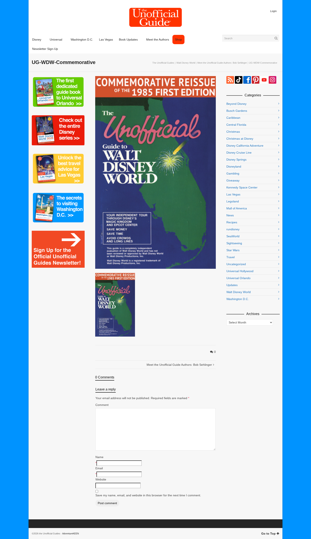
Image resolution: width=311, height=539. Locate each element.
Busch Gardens (236, 110)
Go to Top (268, 533)
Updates (232, 285)
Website (100, 479)
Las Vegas (233, 194)
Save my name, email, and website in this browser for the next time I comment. (148, 495)
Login (273, 11)
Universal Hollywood (239, 271)
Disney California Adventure (244, 145)
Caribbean (233, 117)
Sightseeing (234, 243)
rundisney (232, 229)
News (230, 215)
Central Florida (236, 124)
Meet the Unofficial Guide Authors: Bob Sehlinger (222, 62)
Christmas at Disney (239, 138)
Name (99, 457)
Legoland (232, 201)
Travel (230, 257)
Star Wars (232, 250)
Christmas (233, 131)
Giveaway (232, 180)
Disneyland (233, 166)
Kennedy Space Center (241, 187)
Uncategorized (236, 264)
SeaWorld (232, 236)
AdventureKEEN (70, 533)
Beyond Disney (236, 103)
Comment (102, 405)
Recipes (231, 222)
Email (99, 468)
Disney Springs (236, 159)
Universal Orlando (238, 278)
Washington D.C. (237, 299)
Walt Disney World (185, 62)
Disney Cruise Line (239, 152)
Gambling (232, 173)
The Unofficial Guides (163, 62)
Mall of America (236, 208)
